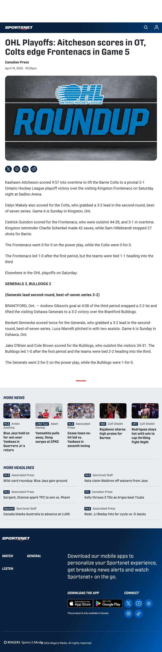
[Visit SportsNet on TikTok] (138, 613)
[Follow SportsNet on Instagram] (128, 613)
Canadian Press (17, 62)
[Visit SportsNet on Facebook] (148, 603)
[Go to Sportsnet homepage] (19, 28)
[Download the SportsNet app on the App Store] (80, 603)
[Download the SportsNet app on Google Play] (108, 603)
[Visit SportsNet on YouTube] (138, 603)
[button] (146, 27)
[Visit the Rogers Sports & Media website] (23, 642)
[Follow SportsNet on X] (128, 603)
